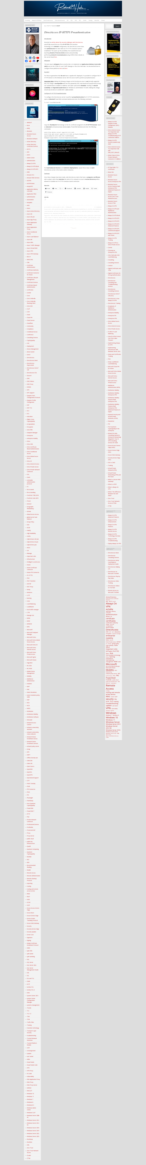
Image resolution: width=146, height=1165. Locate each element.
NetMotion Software (33, 717)
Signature (29, 937)
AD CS (28, 149)
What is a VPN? (112, 484)
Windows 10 (30, 1093)
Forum (29, 501)
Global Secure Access (33, 514)
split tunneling (31, 956)
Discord (29, 375)
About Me (97, 20)
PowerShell (30, 808)
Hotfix (29, 536)
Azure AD (29, 214)
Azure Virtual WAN (32, 248)
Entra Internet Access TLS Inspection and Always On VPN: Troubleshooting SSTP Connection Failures (114, 133)
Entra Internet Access (60, 20)
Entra (28, 441)
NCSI (28, 705)
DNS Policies (30, 381)
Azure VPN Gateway (32, 254)
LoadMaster (30, 607)
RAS (119, 681)
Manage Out (30, 615)
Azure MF (29, 239)
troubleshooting (31, 1035)
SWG (28, 993)
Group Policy (30, 522)
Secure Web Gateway (33, 923)
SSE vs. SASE (111, 462)
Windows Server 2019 (33, 1130)
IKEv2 (28, 547)
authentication (31, 197)
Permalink (69, 207)
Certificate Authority (32, 270)
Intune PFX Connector (33, 572)
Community (30, 326)
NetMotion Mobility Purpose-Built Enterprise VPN (113, 399)
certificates (30, 290)
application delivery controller (61, 209)
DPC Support (30, 393)
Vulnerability (30, 1076)
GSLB (28, 527)
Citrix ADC (30, 306)
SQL (28, 959)
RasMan (29, 857)
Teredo (29, 1008)
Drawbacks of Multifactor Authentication (112, 308)
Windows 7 (30, 1099)
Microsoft (29, 629)
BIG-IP (29, 256)
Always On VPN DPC (32, 169)
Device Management (33, 349)
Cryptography (31, 340)
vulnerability (114, 708)
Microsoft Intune (31, 660)
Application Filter (31, 194)
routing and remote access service (113, 693)
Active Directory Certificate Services (112, 599)
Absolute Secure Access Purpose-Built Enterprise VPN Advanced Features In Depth (114, 188)
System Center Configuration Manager (31, 1000)
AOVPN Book (30, 183)
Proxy (28, 833)
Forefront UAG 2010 (32, 498)
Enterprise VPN (112, 318)
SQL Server (30, 962)
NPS (28, 752)
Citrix (45, 217)
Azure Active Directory (33, 211)
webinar (29, 1088)
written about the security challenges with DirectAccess (67, 42)
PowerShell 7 (30, 811)
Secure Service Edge (32, 915)
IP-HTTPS (30, 575)
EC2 (28, 411)
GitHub (29, 511)
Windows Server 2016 (33, 1128)
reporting (29, 883)
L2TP (28, 595)
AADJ (28, 128)
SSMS (28, 981)
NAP (28, 700)
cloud (28, 314)
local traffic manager (33, 609)
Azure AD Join (31, 217)
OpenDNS (30, 769)
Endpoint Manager (32, 432)
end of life (30, 430)
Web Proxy (30, 1082)
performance (109, 675)
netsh (65, 219)
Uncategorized (31, 1050)
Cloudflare (30, 323)
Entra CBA (30, 444)
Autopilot (29, 202)
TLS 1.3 (29, 1013)
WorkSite (29, 1142)
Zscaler (29, 1155)
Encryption (30, 427)
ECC (28, 413)
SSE (28, 972)
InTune (109, 651)
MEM (28, 621)
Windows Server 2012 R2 (112, 727)
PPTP (28, 814)
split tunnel (30, 953)
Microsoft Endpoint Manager (113, 666)
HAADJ (29, 530)
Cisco (28, 295)
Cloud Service (30, 320)
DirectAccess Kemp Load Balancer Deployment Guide (113, 562)
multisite (29, 683)
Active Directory (31, 141)
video (28, 1059)
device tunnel (30, 352)
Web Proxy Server (32, 1085)
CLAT (28, 309)
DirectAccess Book (32, 360)
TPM (28, 1019)
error (119, 642)
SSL (28, 975)
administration (31, 160)
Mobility (29, 676)
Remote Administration (33, 876)
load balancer (92, 217)
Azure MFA (30, 242)
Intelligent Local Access (33, 562)
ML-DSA (29, 665)
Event (28, 477)
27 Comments (98, 207)
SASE (28, 899)
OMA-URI (29, 763)
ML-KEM (29, 668)
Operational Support (33, 778)
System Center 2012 (32, 995)
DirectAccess (30, 357)
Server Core (30, 934)
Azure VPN (30, 251)
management (109, 661)
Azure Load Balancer (33, 236)
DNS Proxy (30, 384)
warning (108, 710)
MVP (28, 686)
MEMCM (29, 624)
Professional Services (33, 824)
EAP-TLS (29, 408)
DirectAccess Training (114, 303)
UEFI (28, 1048)
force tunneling (31, 492)
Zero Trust (30, 1148)
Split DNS (29, 951)
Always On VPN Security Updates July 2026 (114, 142)
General (29, 504)
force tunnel (30, 489)
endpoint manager (116, 633)
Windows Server (113, 722)
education (30, 416)
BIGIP (85, 215)
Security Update (31, 932)
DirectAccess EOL (32, 372)
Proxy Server (30, 836)
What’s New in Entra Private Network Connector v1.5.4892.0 (114, 157)
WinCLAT (29, 1091)
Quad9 (29, 846)
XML (28, 1145)
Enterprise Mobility (113, 312)
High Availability (31, 533)
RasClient (108, 683)
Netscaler (29, 720)
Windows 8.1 (30, 1105)
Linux (28, 601)
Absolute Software (32, 138)
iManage (29, 553)
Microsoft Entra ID (32, 645)
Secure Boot (30, 913)
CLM (28, 312)
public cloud (30, 838)
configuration (109, 626)
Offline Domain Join (32, 758)
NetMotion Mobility (32, 714)
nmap (28, 749)
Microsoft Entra (31, 637)
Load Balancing (31, 604)
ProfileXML (30, 827)
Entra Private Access (48, 20)
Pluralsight (30, 798)
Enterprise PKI (112, 315)
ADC (28, 152)
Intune (29, 565)
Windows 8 (30, 1102)
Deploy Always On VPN (114, 543)
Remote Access (31, 873)
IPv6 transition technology (113, 655)
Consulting (27, 20)
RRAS (28, 894)
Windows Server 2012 (33, 1120)
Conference (30, 334)
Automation (30, 199)
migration (29, 663)
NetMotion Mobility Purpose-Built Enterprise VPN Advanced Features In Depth (114, 407)
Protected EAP (31, 830)
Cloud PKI (29, 317)
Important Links (31, 556)
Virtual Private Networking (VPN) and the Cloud (114, 474)
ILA (28, 550)
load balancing (110, 660)
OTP (28, 780)
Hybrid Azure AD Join (33, 539)
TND (28, 1016)
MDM (28, 618)
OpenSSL (29, 772)
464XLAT (29, 122)
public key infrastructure (111, 681)
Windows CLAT (31, 1112)
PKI (67, 20)
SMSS (28, 948)
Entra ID (29, 461)
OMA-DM (29, 760)
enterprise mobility (32, 438)
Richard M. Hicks (50, 207)
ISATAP (29, 584)
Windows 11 (30, 1096)
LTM (28, 612)
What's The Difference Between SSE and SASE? (114, 493)
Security (29, 926)
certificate (90, 215)
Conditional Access (32, 332)
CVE (28, 343)
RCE (28, 859)
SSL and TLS (30, 978)
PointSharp (30, 800)
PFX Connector (31, 789)
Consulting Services (32, 337)
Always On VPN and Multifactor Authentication (113, 210)
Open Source (30, 766)
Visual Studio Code (32, 1065)
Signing (29, 940)
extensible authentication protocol (31, 482)
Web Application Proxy (33, 1079)
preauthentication (80, 219)
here (55, 57)
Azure (28, 208)
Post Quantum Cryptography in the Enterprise (113, 428)
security (97, 219)
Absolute (29, 131)
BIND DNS (30, 259)
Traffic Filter (30, 1022)
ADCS (28, 155)
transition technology (33, 1028)
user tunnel (30, 1056)
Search (117, 26)
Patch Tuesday (31, 783)
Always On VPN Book (36, 20)
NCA (28, 702)
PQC (72, 20)
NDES (28, 708)
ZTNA (28, 1158)
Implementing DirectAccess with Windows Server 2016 (114, 349)
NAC (28, 689)
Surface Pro (30, 987)
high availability (109, 645)
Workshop (30, 1139)
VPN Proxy (30, 1070)
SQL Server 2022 (31, 965)
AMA (28, 172)
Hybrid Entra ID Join (32, 542)
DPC (80, 20)
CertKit (84, 20)
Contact (103, 20)
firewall (109, 643)
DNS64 (29, 387)
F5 (27, 486)
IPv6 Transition (31, 581)
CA (111, 616)
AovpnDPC (30, 186)
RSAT (28, 896)
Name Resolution (32, 692)
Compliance (30, 329)
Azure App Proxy (31, 219)
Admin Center (31, 158)
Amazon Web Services (33, 178)
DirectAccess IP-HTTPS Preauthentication (67, 32)
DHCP (28, 354)
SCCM (28, 902)
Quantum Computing (33, 849)
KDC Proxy (30, 586)
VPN (28, 1068)
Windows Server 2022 (33, 1133)
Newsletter (111, 421)
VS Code (29, 1073)
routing (29, 886)
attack (72, 215)
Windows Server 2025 (33, 1136)
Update (29, 1053)
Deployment (30, 346)
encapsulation (31, 424)
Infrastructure (31, 559)
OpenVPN (29, 775)
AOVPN (29, 180)
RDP (28, 862)
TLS (28, 1011)
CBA (28, 262)
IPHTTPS (85, 217)
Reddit (29, 870)
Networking (109, 672)
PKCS (28, 792)
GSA (28, 525)
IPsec (107, 653)
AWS (28, 205)
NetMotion (30, 711)
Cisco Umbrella (31, 298)
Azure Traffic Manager (33, 245)
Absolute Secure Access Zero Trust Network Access (113, 196)
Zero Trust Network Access (112, 736)
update (109, 706)
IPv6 (76, 20)
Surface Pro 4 (31, 990)
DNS (28, 378)
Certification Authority (112, 623)
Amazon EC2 (30, 175)
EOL (28, 474)
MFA (28, 627)
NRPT (28, 755)
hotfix (116, 645)
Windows (111, 712)
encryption (73, 217)
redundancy (113, 683)
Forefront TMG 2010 (33, 495)
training (116, 701)
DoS (68, 217)
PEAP (28, 786)
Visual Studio (30, 1062)
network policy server (33, 746)
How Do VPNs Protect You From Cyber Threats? (114, 338)
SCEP (28, 905)
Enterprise (30, 435)
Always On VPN (31, 163)
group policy (115, 643)
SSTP (28, 984)
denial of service (53, 217)
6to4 (28, 125)
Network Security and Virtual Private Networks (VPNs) (114, 416)
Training (90, 20)
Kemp (28, 589)
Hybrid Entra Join (32, 545)
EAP (28, 405)
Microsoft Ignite (31, 657)
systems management (33, 1005)
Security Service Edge (33, 929)
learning (29, 598)
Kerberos (29, 592)
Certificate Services (32, 282)
